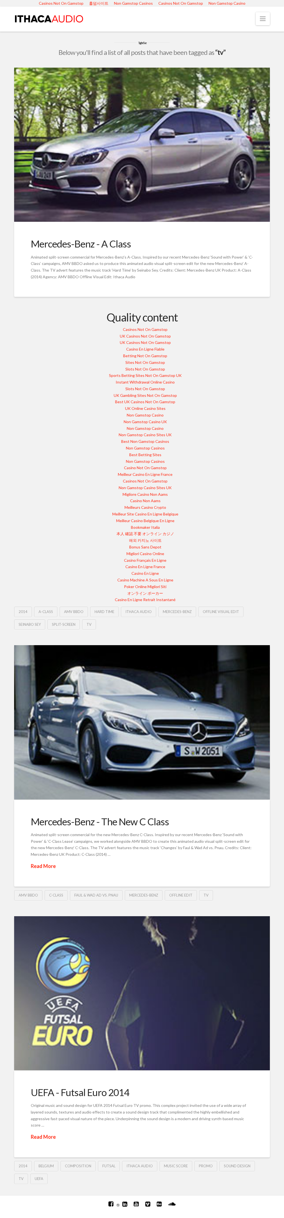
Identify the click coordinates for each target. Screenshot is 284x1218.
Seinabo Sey (30, 624)
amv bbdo (73, 611)
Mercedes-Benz (177, 611)
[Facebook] (110, 1204)
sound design (237, 1166)
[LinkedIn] (124, 1204)
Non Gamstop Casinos (145, 448)
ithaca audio (138, 611)
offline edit (180, 895)
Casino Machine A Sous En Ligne (145, 580)
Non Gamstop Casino (145, 415)
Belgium (46, 1166)
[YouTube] (136, 1204)
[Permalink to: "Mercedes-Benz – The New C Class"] (142, 722)
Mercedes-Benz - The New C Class (100, 821)
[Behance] (159, 1204)
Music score (176, 1166)
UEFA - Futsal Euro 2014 (80, 1092)
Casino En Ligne (145, 573)
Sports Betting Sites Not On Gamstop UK (145, 375)
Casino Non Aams (145, 500)
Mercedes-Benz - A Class (81, 243)
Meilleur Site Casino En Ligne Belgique (145, 514)
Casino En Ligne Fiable (145, 349)
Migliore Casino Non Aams (145, 494)
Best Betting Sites (145, 454)
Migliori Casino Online (145, 553)
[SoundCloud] (172, 1204)
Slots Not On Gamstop (145, 369)
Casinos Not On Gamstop (145, 329)
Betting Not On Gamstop (145, 355)
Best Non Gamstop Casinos (145, 441)
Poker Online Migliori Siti (145, 586)
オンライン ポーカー (145, 593)
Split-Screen (63, 624)
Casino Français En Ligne (145, 560)
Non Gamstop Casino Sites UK (145, 434)
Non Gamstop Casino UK (145, 421)
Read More (43, 866)
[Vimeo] (147, 1204)
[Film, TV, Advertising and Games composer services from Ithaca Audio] (48, 17)
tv (89, 624)
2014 (23, 611)
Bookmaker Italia (145, 527)
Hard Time (104, 611)
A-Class (46, 611)
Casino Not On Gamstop (145, 467)
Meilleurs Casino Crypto (145, 507)
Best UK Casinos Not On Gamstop (145, 401)
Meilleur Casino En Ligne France (145, 474)
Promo (206, 1166)
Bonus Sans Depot (145, 547)
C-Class (56, 895)
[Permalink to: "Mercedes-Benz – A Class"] (142, 145)
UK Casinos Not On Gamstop (145, 336)
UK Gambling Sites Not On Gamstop (145, 395)
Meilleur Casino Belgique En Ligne (145, 520)
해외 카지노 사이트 (145, 540)
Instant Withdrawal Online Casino (145, 382)
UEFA (39, 1178)
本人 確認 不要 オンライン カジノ (145, 533)
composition (78, 1166)
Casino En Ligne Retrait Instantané (145, 599)
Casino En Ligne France (145, 566)
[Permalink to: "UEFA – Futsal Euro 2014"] (142, 993)
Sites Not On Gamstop (145, 362)
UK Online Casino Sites (145, 408)
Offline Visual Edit (221, 611)
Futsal (108, 1166)
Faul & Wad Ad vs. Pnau (96, 895)
